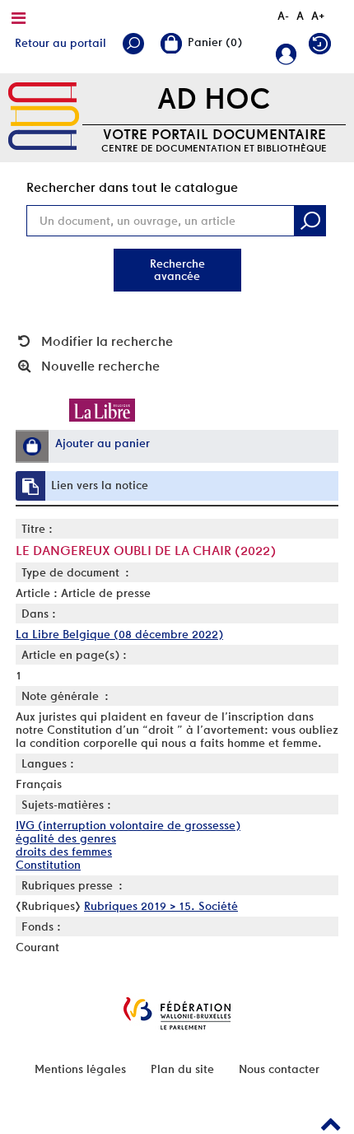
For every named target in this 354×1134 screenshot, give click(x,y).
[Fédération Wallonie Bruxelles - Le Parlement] (177, 1013)
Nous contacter (279, 1069)
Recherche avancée (177, 269)
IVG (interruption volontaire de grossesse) (128, 825)
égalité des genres (66, 838)
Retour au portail (60, 42)
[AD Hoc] (43, 117)
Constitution (48, 864)
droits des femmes (64, 851)
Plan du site (182, 1069)
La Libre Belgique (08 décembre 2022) (119, 634)
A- (283, 15)
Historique (324, 47)
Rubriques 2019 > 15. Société (161, 905)
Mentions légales (80, 1069)
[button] (32, 446)
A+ (318, 15)
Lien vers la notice (99, 485)
